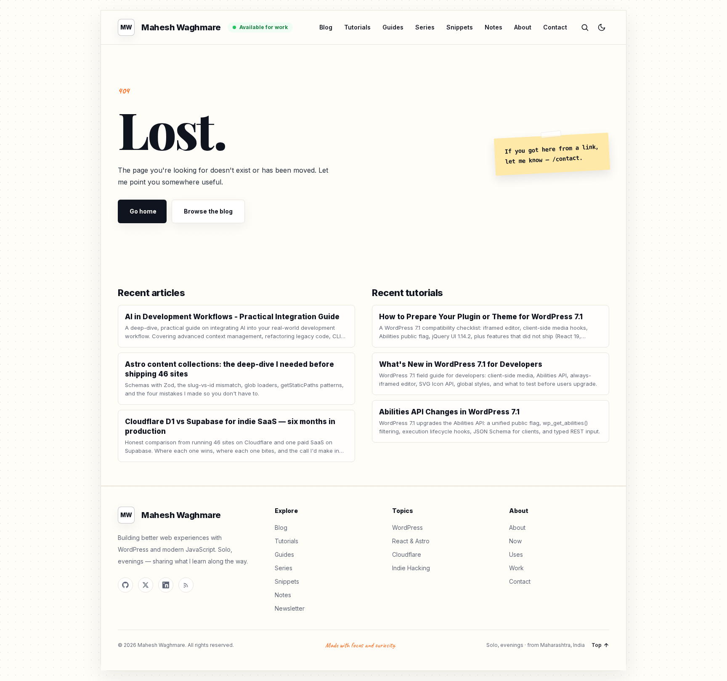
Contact (555, 27)
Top (597, 645)
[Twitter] (145, 585)
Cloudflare (406, 554)
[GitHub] (125, 585)
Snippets (459, 27)
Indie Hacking (411, 568)
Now (515, 541)
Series (425, 27)
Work (516, 568)
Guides (392, 27)
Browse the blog (208, 211)
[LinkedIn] (165, 585)
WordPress (407, 527)
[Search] (584, 27)
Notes (493, 27)
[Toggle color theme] (601, 27)
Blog (325, 27)
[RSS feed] (186, 585)
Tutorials (357, 27)
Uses (516, 554)
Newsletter (290, 608)
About (522, 27)
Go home (143, 211)
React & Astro (411, 541)
